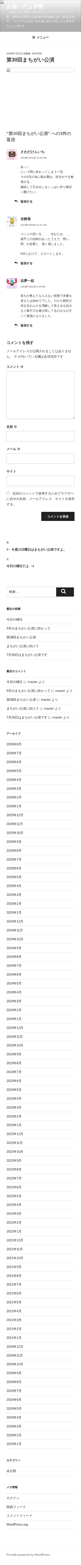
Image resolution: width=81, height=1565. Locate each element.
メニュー (43, 37)
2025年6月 (14, 868)
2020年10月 (14, 1364)
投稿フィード (16, 1507)
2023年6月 (14, 1081)
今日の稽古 (14, 619)
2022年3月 (14, 1213)
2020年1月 (14, 1444)
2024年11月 (14, 930)
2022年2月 (14, 1222)
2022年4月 (14, 1205)
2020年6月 (14, 1399)
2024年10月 (14, 939)
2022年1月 (14, 1231)
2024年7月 (14, 965)
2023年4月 (14, 1098)
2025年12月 (14, 815)
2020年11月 (14, 1355)
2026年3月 (14, 788)
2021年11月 (14, 1249)
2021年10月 (14, 1258)
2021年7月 (14, 1284)
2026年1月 (14, 806)
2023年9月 (14, 1054)
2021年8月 (14, 1276)
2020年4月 (14, 1417)
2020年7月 (14, 1391)
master (37, 53)
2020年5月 (14, 1408)
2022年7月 (14, 1178)
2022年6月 (14, 1187)
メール (13, 449)
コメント (15, 366)
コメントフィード (19, 1515)
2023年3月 (14, 1107)
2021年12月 (14, 1240)
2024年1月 (14, 1019)
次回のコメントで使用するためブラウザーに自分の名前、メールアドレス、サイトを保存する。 (40, 498)
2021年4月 (14, 1311)
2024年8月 (14, 956)
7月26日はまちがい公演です (26, 655)
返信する (27, 201)
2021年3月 (14, 1320)
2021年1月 (14, 1338)
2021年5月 (14, 1302)
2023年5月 (14, 1089)
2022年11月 (14, 1143)
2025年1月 (14, 912)
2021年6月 (14, 1293)
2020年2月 (14, 1435)
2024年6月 (14, 974)
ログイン (12, 1498)
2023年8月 (14, 1063)
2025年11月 (14, 824)
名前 (11, 426)
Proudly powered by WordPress (28, 1554)
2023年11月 (14, 1036)
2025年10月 (14, 833)
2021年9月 (14, 1267)
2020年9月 (14, 1373)
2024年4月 (14, 992)
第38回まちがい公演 (21, 637)
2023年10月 (14, 1045)
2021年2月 (14, 1329)
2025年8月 (14, 850)
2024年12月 (14, 921)
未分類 (11, 1471)
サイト (11, 471)
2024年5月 (14, 983)
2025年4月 (14, 886)
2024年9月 (14, 948)
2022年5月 (14, 1196)
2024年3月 (14, 1001)
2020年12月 (14, 1346)
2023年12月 (14, 1028)
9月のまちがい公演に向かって (28, 628)
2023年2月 (14, 1116)
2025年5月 (14, 877)
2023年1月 (14, 1125)
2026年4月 (14, 780)
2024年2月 (14, 1010)
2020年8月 (14, 1382)
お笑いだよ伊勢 (25, 6)
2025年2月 (14, 903)
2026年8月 (14, 744)
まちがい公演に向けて (22, 646)
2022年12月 (14, 1134)
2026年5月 (14, 771)
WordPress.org (17, 1524)
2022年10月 (14, 1151)
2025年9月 (14, 841)
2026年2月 (14, 797)
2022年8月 (14, 1169)
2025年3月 (14, 895)
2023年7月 (14, 1072)
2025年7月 (14, 859)
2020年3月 (14, 1426)
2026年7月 (14, 753)
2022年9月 (14, 1160)
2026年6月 (14, 762)
